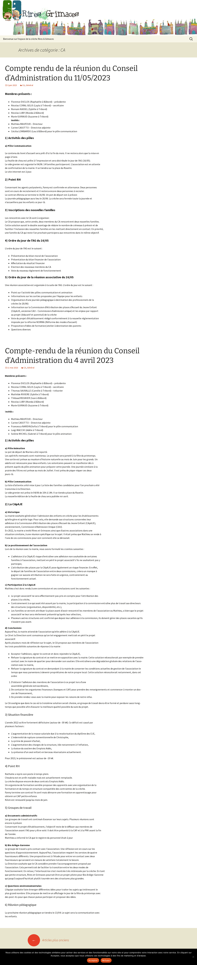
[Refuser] (193, 956)
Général (29, 85)
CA (23, 85)
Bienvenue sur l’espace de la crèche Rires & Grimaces (28, 38)
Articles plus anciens (50, 940)
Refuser (106, 960)
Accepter (93, 960)
